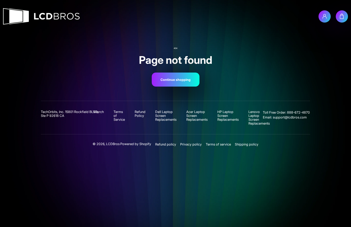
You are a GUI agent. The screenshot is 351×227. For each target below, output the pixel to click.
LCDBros (113, 144)
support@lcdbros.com (290, 117)
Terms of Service (119, 116)
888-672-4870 (298, 112)
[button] (342, 16)
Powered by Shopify (135, 144)
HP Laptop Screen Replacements (228, 116)
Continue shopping (175, 80)
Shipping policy (246, 144)
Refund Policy (140, 114)
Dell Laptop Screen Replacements (166, 116)
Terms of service (218, 144)
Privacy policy (191, 144)
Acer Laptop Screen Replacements (197, 116)
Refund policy (165, 144)
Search (98, 112)
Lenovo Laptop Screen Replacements (259, 117)
